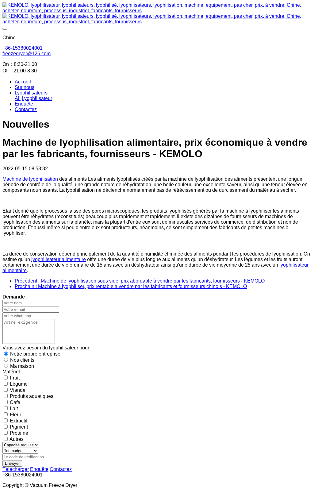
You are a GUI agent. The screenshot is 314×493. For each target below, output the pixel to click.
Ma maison (22, 366)
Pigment (19, 426)
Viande (17, 390)
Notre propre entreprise (35, 353)
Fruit (15, 377)
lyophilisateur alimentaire (58, 259)
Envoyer (12, 463)
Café (15, 402)
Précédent (140, 280)
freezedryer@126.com (26, 53)
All (18, 98)
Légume (19, 384)
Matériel (11, 371)
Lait (14, 408)
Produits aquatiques (31, 396)
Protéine (19, 433)
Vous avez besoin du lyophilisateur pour (45, 347)
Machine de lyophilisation (30, 179)
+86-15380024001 (22, 48)
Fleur (15, 414)
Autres (17, 439)
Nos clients (22, 360)
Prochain (131, 286)
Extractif (18, 420)
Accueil (23, 81)
